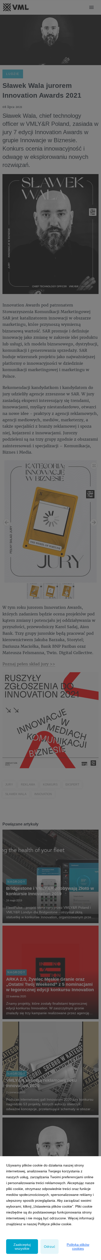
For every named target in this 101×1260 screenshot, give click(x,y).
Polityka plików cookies (78, 1246)
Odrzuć (49, 1246)
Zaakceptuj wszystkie (22, 1246)
